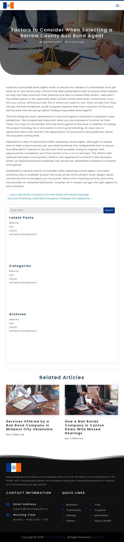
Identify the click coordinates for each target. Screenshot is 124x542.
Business (72, 504)
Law (82, 42)
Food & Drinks (103, 520)
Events (71, 520)
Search (109, 210)
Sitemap (97, 537)
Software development (23, 234)
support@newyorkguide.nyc (30, 508)
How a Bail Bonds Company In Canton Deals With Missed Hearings (84, 427)
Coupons (100, 510)
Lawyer (13, 230)
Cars (97, 504)
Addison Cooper (53, 42)
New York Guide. (57, 537)
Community (74, 510)
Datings (71, 515)
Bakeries (14, 222)
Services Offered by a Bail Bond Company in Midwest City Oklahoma (29, 425)
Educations (101, 515)
